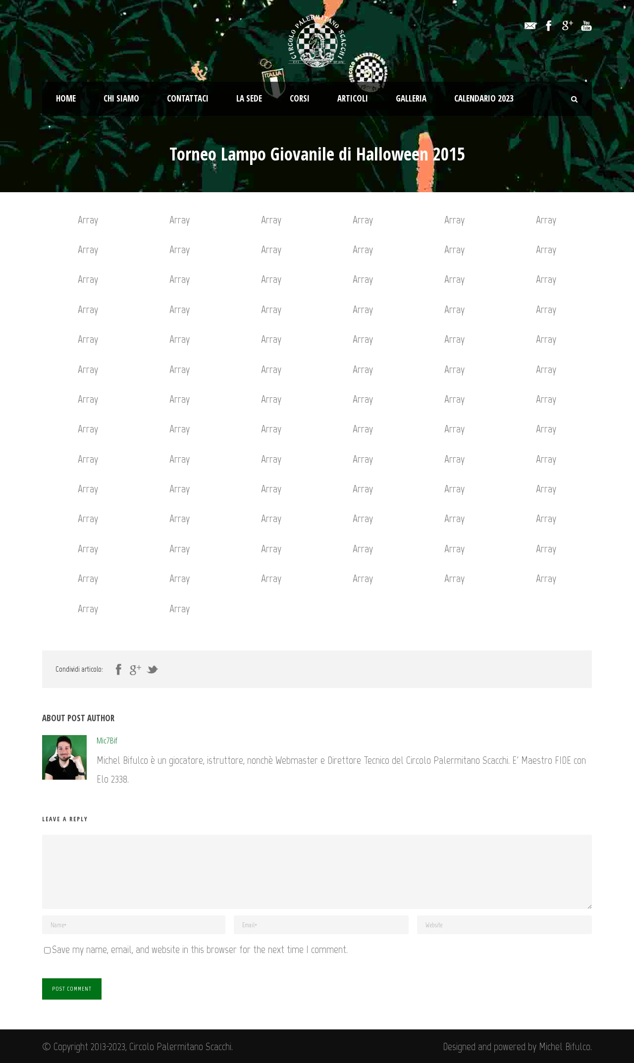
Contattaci (188, 98)
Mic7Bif (107, 740)
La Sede (249, 98)
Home (66, 98)
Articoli (352, 98)
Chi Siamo (121, 98)
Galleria (411, 98)
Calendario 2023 (484, 98)
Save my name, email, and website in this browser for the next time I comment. (200, 949)
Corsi (300, 98)
